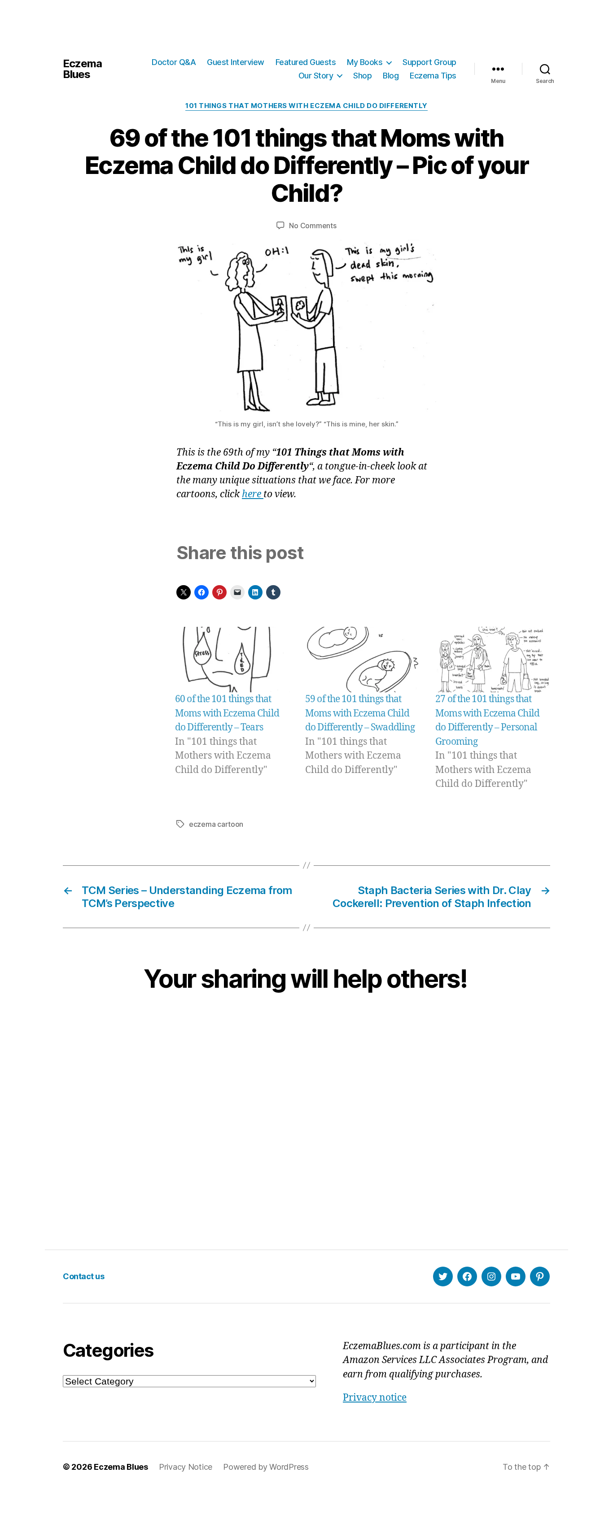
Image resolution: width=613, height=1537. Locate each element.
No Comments (312, 225)
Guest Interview (235, 62)
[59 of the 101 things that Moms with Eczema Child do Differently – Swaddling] (362, 659)
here (252, 494)
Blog (390, 75)
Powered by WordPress (266, 1467)
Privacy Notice (185, 1467)
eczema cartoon (216, 824)
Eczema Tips (433, 75)
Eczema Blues (82, 69)
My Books (364, 62)
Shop (362, 75)
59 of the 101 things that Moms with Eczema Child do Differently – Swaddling (360, 713)
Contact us (83, 1276)
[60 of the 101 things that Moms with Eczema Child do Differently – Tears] (232, 659)
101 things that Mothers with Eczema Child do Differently (306, 106)
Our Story (315, 75)
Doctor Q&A (174, 62)
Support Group (429, 62)
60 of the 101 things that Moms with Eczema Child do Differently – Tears (227, 713)
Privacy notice (375, 1398)
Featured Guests (306, 62)
